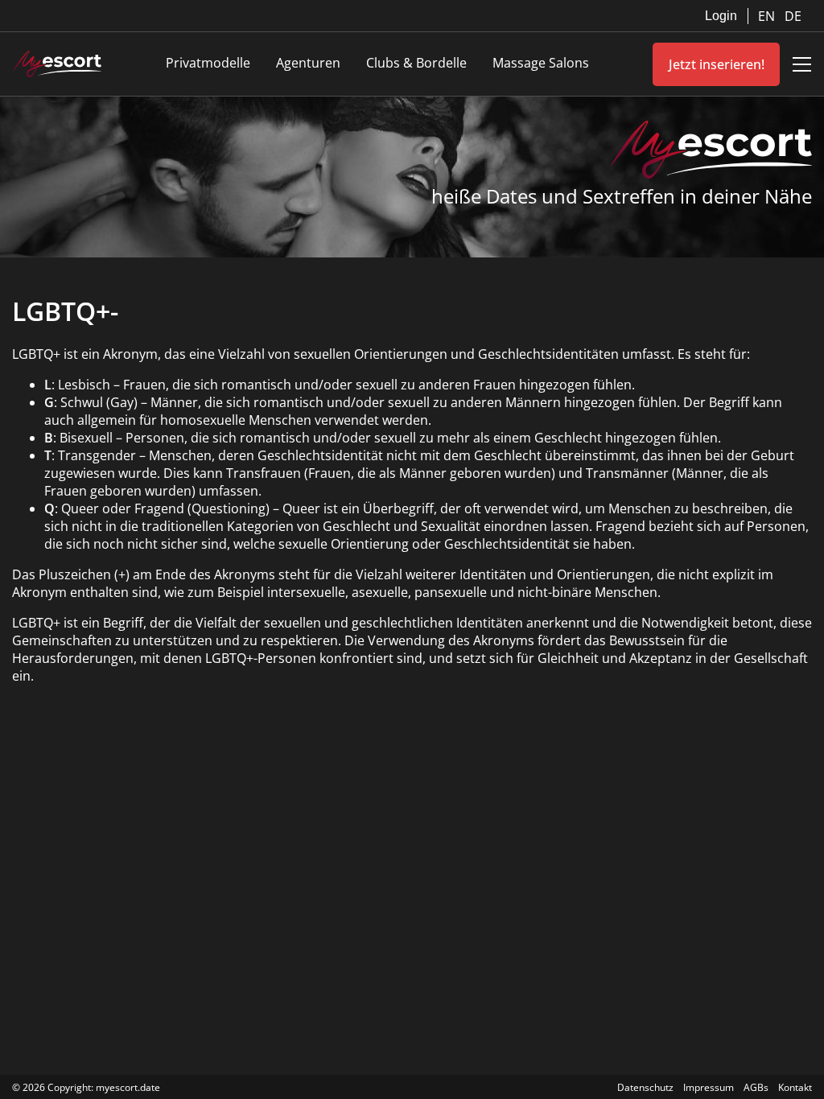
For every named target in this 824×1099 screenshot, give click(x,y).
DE (793, 16)
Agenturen (308, 63)
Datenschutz (645, 1087)
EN (768, 16)
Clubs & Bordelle (416, 63)
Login (721, 16)
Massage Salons (540, 63)
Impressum (708, 1087)
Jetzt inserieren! (716, 64)
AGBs (756, 1087)
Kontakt (795, 1087)
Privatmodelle (208, 63)
